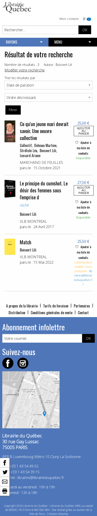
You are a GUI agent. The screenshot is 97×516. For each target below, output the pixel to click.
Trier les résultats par (20, 78)
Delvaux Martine (45, 145)
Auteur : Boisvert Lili (58, 64)
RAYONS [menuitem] (11, 42)
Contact (83, 312)
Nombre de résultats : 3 (22, 64)
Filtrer (13, 110)
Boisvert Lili (48, 150)
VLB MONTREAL (33, 221)
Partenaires (82, 306)
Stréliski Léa (28, 150)
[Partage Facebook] (4, 462)
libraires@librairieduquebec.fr (83, 277)
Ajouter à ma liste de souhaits (84, 148)
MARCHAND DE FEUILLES (41, 162)
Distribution (17, 312)
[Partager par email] (4, 481)
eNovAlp (63, 514)
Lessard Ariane (30, 155)
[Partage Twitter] (4, 471)
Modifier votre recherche (25, 70)
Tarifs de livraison (55, 306)
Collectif (26, 145)
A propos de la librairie (22, 306)
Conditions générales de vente (51, 312)
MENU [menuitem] (58, 42)
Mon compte (69, 19)
